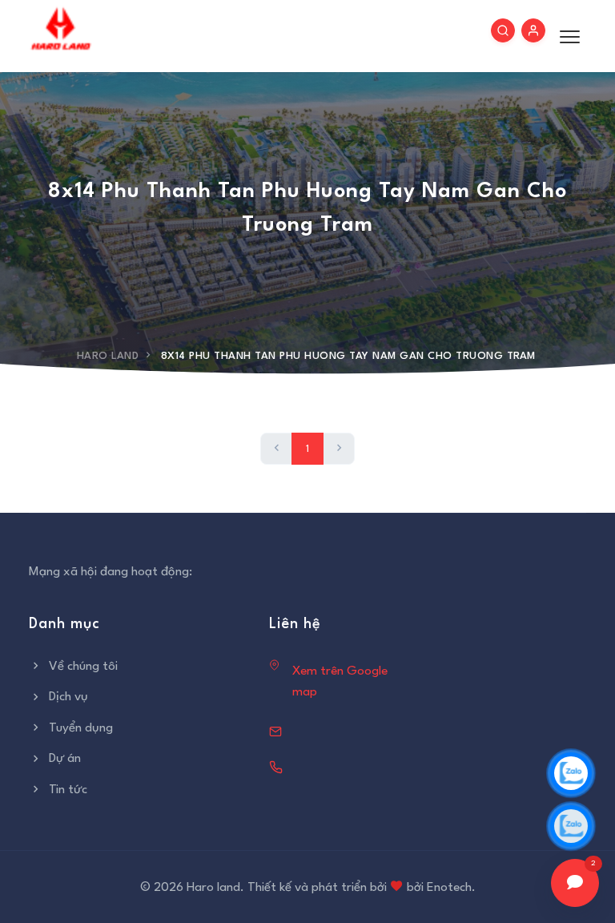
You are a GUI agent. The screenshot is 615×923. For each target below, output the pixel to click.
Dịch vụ (68, 697)
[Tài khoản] (533, 30)
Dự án (65, 758)
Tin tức (68, 790)
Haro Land (108, 356)
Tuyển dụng (81, 728)
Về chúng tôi (83, 666)
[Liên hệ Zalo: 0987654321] (571, 826)
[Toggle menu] (565, 36)
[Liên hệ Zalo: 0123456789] (571, 773)
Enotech (449, 887)
